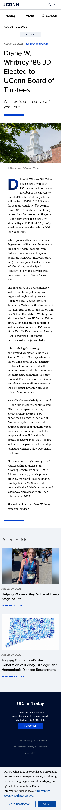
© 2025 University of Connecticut (30, 740)
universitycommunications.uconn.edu (30, 716)
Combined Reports (37, 44)
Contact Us (21, 719)
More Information (19, 804)
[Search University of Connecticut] (49, 4)
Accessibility (30, 753)
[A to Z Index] (55, 4)
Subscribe (30, 725)
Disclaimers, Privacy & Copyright (30, 746)
